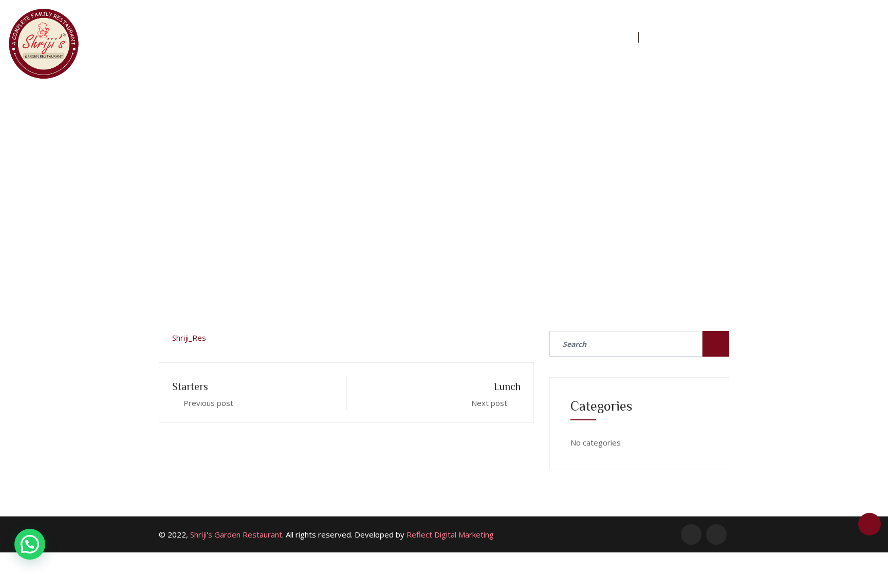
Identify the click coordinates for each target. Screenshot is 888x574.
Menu (371, 37)
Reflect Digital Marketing (450, 534)
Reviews (486, 37)
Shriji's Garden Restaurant (236, 534)
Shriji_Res (189, 337)
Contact (602, 37)
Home (324, 37)
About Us (426, 37)
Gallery (543, 37)
